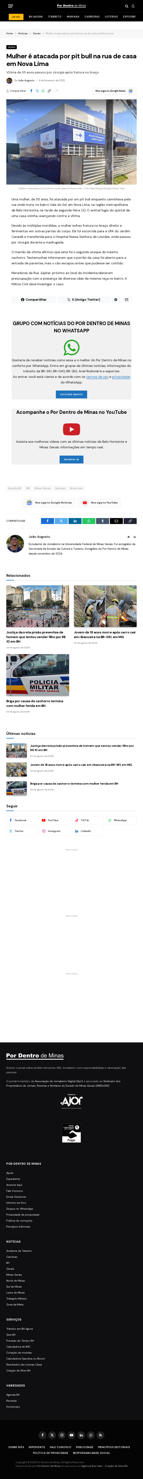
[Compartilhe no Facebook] (31, 91)
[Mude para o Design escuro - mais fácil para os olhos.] (133, 6)
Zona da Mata (14, 1304)
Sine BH (10, 1334)
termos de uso (97, 377)
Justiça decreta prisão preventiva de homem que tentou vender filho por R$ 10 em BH (36, 637)
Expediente (13, 1179)
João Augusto (26, 80)
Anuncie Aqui (14, 1185)
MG (28, 488)
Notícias (60, 488)
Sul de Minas (14, 1286)
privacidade (121, 377)
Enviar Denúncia (16, 1196)
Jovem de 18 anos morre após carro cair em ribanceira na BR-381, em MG (105, 634)
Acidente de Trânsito (19, 1251)
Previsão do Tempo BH (20, 1340)
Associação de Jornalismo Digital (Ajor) (59, 1081)
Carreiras (92, 16)
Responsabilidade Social (91, 1453)
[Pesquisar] (126, 6)
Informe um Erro (16, 1202)
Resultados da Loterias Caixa (24, 1364)
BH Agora (36, 16)
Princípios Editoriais (18, 1226)
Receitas (11, 1400)
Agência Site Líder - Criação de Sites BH (104, 1466)
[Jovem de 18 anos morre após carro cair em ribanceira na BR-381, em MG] (105, 606)
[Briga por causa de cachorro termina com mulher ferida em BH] (37, 675)
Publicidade (84, 1447)
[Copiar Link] (49, 91)
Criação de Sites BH (18, 1370)
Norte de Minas (15, 1280)
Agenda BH (13, 1394)
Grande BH (14, 488)
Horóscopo (13, 1406)
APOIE (16, 16)
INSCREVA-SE (71, 459)
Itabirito (55, 16)
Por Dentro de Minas (49, 1466)
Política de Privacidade (50, 1453)
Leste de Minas (15, 1292)
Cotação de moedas (19, 1352)
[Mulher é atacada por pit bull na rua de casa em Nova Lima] (71, 142)
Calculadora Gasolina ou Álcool (25, 1358)
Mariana (73, 16)
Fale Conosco (14, 1190)
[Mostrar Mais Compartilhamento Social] (56, 91)
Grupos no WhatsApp (19, 1208)
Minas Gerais (43, 488)
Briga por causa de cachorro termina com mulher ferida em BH (34, 703)
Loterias (111, 16)
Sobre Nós (16, 1447)
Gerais (11, 47)
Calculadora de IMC (18, 1346)
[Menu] (10, 6)
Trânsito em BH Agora (19, 1328)
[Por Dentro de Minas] (71, 6)
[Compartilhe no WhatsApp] (43, 91)
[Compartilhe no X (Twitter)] (37, 91)
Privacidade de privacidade (22, 1214)
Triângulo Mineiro (16, 1298)
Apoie (9, 1173)
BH (7, 1262)
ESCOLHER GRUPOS (71, 394)
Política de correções (19, 1220)
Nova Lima (76, 488)
